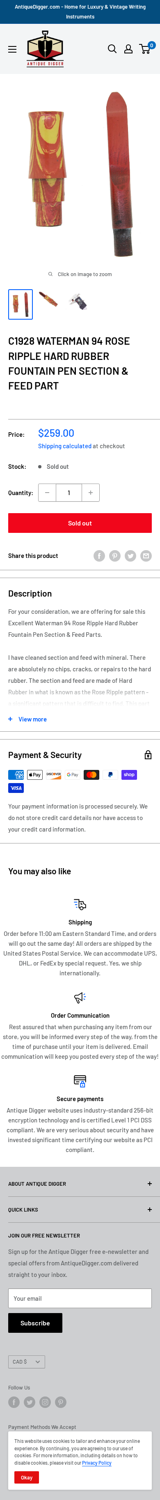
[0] (145, 49)
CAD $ (20, 1361)
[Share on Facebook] (99, 555)
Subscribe (35, 1323)
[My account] (128, 48)
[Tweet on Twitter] (130, 555)
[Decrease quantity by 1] (47, 492)
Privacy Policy (97, 1462)
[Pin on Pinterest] (115, 555)
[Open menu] (12, 49)
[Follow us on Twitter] (29, 1402)
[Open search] (112, 48)
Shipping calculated (64, 445)
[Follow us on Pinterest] (60, 1402)
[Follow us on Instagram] (45, 1402)
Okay (26, 1477)
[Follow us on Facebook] (14, 1402)
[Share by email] (146, 555)
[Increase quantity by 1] (90, 492)
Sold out (80, 523)
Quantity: (20, 492)
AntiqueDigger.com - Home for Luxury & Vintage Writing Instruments (80, 11)
